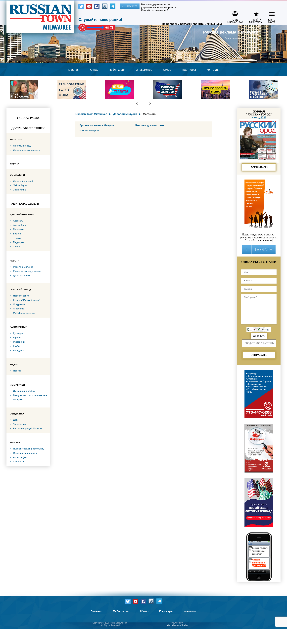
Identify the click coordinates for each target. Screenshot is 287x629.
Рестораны (19, 341)
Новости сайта (21, 295)
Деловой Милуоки (125, 114)
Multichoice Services (24, 313)
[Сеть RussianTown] (233, 12)
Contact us (18, 461)
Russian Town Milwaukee (91, 114)
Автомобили (19, 225)
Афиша (17, 337)
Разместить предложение (27, 271)
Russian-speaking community (28, 448)
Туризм (17, 238)
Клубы (16, 346)
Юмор (167, 69)
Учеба (16, 246)
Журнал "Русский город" (26, 300)
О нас (94, 69)
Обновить (259, 335)
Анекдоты (18, 350)
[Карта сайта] (269, 12)
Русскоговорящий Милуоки (28, 428)
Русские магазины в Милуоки (97, 125)
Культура (18, 333)
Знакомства (144, 69)
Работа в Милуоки (23, 266)
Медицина (18, 242)
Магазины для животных (149, 125)
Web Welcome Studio (177, 625)
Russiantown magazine (25, 453)
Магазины (18, 229)
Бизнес (17, 233)
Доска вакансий (21, 275)
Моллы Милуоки (89, 130)
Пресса (17, 370)
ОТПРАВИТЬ (258, 355)
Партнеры (189, 69)
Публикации (117, 69)
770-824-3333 (213, 24)
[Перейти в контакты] (253, 12)
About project (20, 457)
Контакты (212, 69)
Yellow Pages (28, 118)
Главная (74, 69)
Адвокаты (18, 220)
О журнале (19, 304)
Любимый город (22, 145)
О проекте (18, 308)
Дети (15, 419)
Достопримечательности (26, 150)
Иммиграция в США (24, 391)
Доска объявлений (28, 128)
